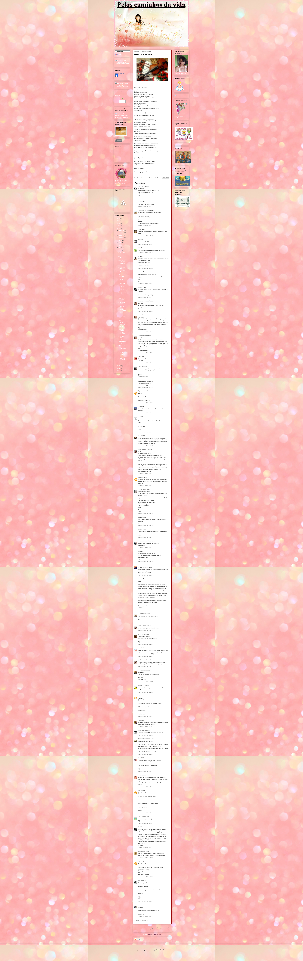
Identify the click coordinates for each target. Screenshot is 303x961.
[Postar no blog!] (164, 178)
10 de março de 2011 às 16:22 (145, 622)
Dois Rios (140, 880)
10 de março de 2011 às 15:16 (145, 575)
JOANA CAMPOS (143, 614)
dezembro (121, 230)
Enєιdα (140, 435)
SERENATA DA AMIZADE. (122, 348)
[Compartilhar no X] (165, 178)
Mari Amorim (141, 186)
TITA (139, 720)
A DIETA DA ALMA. (122, 292)
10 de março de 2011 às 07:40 (145, 252)
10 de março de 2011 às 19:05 (145, 692)
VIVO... (121, 274)
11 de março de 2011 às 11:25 (145, 916)
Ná (138, 523)
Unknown (140, 477)
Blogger (165, 950)
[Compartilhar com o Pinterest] (168, 178)
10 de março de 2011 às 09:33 (145, 363)
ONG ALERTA (142, 685)
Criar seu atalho (118, 78)
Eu (138, 256)
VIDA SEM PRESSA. (122, 299)
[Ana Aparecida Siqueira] (116, 76)
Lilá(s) (139, 406)
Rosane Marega (142, 730)
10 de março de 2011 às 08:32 (145, 283)
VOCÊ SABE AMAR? (122, 342)
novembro (121, 233)
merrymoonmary (151, 950)
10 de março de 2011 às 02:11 (145, 225)
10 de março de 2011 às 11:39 (145, 432)
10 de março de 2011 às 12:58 (145, 473)
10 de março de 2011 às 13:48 (145, 561)
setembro (121, 237)
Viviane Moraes (142, 670)
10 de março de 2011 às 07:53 (145, 268)
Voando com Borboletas (144, 210)
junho (120, 245)
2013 (118, 223)
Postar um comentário (142, 920)
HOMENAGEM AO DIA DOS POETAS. (122, 331)
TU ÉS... (121, 296)
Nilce (139, 416)
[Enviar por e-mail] (162, 178)
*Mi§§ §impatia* (142, 816)
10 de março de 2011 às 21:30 (145, 754)
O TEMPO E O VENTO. (122, 323)
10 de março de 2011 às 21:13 (145, 735)
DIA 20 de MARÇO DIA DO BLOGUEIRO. (122, 309)
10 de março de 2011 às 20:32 (145, 716)
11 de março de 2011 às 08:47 (145, 858)
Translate (121, 54)
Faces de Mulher (142, 489)
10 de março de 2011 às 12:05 (145, 446)
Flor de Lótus (141, 775)
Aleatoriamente (142, 634)
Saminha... (140, 287)
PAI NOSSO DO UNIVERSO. (122, 269)
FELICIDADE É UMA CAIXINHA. (122, 262)
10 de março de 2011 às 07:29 (145, 244)
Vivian (139, 861)
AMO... (120, 320)
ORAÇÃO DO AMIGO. (121, 337)
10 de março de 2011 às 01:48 (145, 206)
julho (120, 242)
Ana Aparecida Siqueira (119, 73)
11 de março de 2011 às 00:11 (145, 823)
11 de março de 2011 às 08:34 (145, 847)
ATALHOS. (122, 327)
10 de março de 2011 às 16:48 (145, 630)
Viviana (140, 790)
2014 (118, 221)
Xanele (139, 356)
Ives (139, 239)
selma (139, 551)
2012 (118, 226)
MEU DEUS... (121, 256)
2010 (118, 366)
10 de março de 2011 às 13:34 (145, 547)
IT (138, 565)
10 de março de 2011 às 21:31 (145, 771)
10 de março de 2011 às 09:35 (145, 387)
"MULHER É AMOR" (122, 359)
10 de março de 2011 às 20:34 (145, 726)
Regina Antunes (142, 391)
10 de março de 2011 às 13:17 (145, 537)
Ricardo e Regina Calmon (144, 739)
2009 (118, 368)
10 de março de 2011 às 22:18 (145, 787)
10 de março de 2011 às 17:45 (145, 682)
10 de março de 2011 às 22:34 (145, 813)
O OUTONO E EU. (122, 303)
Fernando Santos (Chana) (144, 541)
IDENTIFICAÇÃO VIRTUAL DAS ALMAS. (122, 286)
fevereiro (121, 363)
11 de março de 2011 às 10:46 (145, 901)
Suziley (139, 229)
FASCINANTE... (122, 252)
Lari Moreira (141, 366)
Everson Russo (142, 851)
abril (120, 247)
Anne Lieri (140, 648)
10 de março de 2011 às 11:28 (145, 413)
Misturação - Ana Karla (144, 301)
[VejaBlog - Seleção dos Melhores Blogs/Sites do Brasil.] (122, 62)
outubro (121, 235)
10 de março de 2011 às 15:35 (145, 610)
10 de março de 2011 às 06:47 (145, 236)
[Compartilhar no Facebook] (167, 178)
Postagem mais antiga (163, 928)
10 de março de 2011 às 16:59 (145, 656)
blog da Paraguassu (143, 315)
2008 (118, 371)
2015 (118, 218)
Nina (139, 905)
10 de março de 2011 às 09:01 (145, 311)
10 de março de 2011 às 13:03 (145, 513)
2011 (118, 228)
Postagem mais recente (141, 928)
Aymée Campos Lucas (144, 449)
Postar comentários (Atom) (154, 934)
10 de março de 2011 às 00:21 (145, 198)
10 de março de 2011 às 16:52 (145, 644)
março (120, 250)
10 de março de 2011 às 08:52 (145, 297)
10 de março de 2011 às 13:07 (145, 525)
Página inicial (152, 929)
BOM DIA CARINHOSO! (122, 354)
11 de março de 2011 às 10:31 (145, 877)
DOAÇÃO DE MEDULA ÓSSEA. (122, 279)
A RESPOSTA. (122, 316)
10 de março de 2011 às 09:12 (145, 332)
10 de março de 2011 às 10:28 (145, 403)
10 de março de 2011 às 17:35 (145, 666)
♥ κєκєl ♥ (140, 758)
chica (139, 248)
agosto (120, 240)
